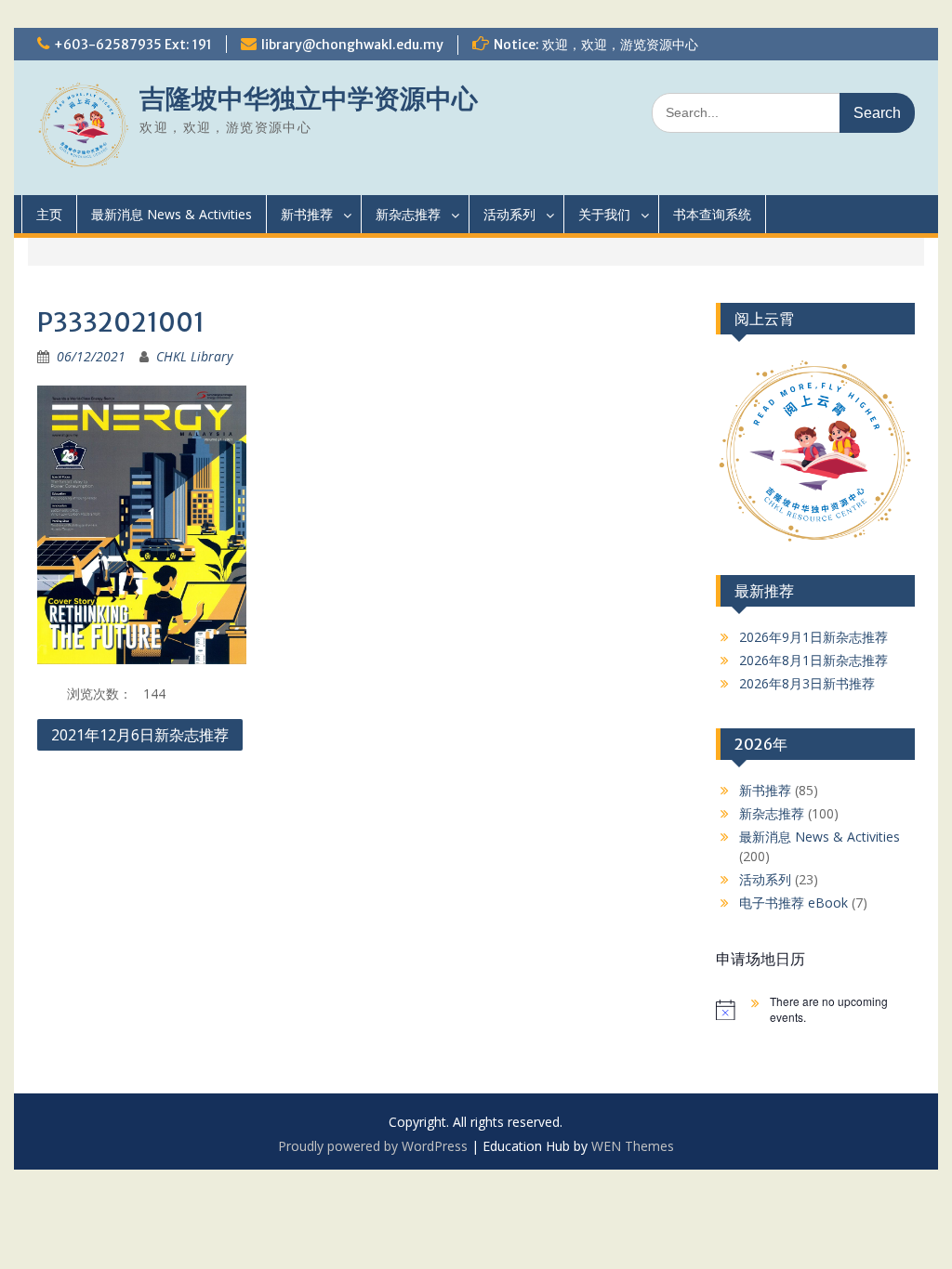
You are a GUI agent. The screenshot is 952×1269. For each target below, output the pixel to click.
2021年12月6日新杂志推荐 (140, 735)
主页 (49, 214)
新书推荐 (307, 214)
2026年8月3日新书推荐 (807, 683)
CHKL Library (194, 356)
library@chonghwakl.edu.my (352, 44)
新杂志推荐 (408, 214)
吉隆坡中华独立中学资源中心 (308, 98)
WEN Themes (632, 1146)
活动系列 (509, 214)
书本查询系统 (712, 214)
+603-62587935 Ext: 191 (133, 44)
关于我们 (604, 214)
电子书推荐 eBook (793, 902)
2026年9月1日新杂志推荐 (813, 637)
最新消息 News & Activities (171, 214)
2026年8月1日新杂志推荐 (813, 660)
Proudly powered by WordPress (373, 1146)
